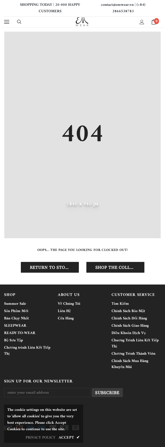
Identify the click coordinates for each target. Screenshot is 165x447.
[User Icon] (142, 22)
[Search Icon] (19, 22)
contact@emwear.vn (117, 5)
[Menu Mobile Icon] (6, 22)
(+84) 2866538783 (128, 8)
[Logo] (82, 21)
